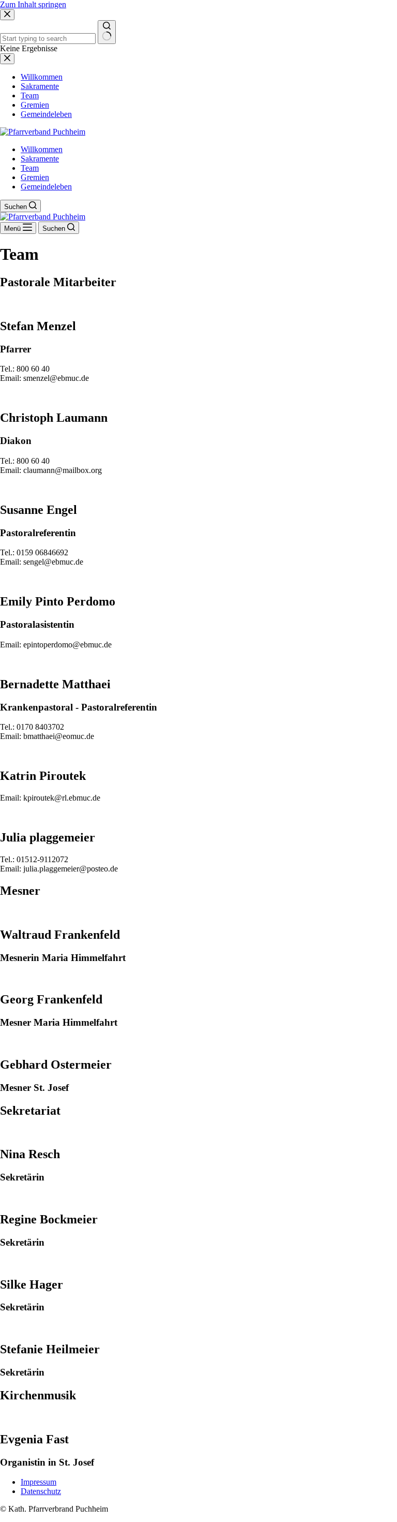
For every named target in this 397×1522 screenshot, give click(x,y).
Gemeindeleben (46, 186)
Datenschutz (41, 1491)
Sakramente (40, 158)
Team (30, 168)
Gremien (35, 177)
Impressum (38, 1481)
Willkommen (42, 149)
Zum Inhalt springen (33, 4)
